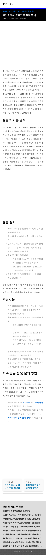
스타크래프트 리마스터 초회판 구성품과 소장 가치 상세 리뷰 (23, 530)
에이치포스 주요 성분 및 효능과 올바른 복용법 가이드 (23, 546)
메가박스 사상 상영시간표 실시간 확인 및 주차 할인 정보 (23, 527)
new (10, 11)
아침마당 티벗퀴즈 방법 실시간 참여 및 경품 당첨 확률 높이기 (23, 523)
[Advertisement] (23, 45)
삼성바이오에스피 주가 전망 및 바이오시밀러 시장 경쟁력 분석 (23, 515)
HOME (5, 11)
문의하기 (39, 402)
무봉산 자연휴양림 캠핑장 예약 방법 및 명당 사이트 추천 (23, 519)
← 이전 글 (12, 485)
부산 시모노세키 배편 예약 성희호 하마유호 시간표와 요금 (23, 538)
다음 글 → (33, 485)
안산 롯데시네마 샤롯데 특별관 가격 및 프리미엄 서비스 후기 (23, 534)
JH (31, 551)
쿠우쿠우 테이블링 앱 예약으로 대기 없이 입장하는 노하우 (23, 542)
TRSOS (8, 4)
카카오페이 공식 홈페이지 (19, 418)
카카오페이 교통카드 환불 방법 (23, 11)
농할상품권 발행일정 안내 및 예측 (16, 511)
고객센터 (26, 402)
